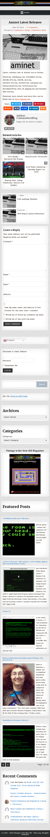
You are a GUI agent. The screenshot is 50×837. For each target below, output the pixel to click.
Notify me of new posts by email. (20, 319)
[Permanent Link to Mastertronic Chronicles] (36, 146)
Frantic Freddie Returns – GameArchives (28, 793)
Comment (8, 241)
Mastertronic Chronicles (36, 156)
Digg (25, 108)
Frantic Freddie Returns (23, 796)
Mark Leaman (16, 809)
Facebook (28, 104)
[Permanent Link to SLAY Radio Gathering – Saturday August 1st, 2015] (36, 163)
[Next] (8, 765)
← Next (20, 195)
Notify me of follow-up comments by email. (25, 314)
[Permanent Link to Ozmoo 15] (19, 632)
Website (7, 294)
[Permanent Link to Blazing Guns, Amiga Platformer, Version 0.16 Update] (14, 170)
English (10, 340)
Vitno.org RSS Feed (18, 396)
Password (7, 360)
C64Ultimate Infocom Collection (16, 519)
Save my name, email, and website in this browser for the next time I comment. (23, 309)
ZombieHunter (16, 816)
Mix (44, 108)
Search (42, 384)
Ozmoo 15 (7, 611)
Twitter (17, 104)
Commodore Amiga (21, 30)
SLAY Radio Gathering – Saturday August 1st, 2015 (36, 169)
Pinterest (40, 104)
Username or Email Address (15, 351)
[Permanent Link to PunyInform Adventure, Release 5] (19, 741)
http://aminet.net (22, 99)
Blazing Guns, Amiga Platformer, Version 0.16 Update (13, 183)
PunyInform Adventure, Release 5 (16, 720)
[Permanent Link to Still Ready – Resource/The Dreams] (14, 146)
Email (6, 284)
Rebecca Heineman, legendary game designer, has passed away (23, 659)
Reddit (9, 108)
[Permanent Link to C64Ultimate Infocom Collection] (19, 539)
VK (18, 108)
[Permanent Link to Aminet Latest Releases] (25, 47)
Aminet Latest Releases (25, 22)
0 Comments (32, 27)
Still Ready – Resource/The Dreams (13, 157)
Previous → (22, 210)
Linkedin (35, 108)
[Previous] (3, 765)
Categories (7, 436)
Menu (26, 13)
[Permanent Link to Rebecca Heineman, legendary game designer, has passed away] (19, 684)
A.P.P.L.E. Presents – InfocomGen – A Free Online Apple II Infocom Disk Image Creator (25, 563)
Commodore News (38, 30)
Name (6, 274)
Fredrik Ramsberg (18, 801)
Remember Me (10, 365)
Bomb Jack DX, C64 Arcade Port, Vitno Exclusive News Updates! (26, 785)
